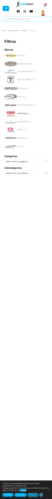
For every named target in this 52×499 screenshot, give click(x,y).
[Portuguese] (46, 14)
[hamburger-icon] (6, 8)
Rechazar (20, 495)
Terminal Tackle (13, 30)
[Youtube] (31, 11)
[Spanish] (46, 11)
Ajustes (33, 495)
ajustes (23, 490)
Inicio (4, 30)
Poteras (24, 30)
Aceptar (8, 495)
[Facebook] (18, 11)
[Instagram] (25, 11)
